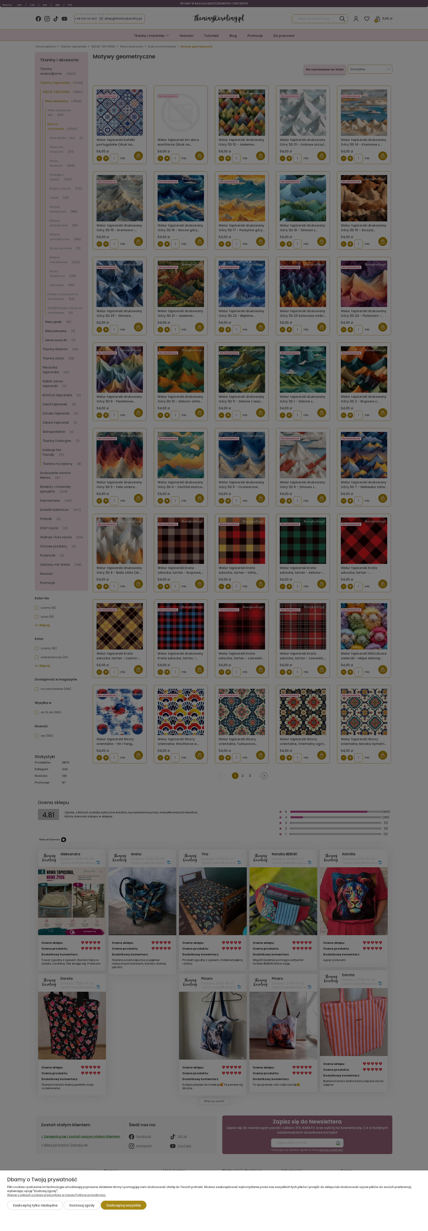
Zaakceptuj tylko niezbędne (35, 1205)
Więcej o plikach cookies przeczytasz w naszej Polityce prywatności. (56, 1195)
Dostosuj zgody (82, 1205)
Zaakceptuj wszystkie (123, 1205)
